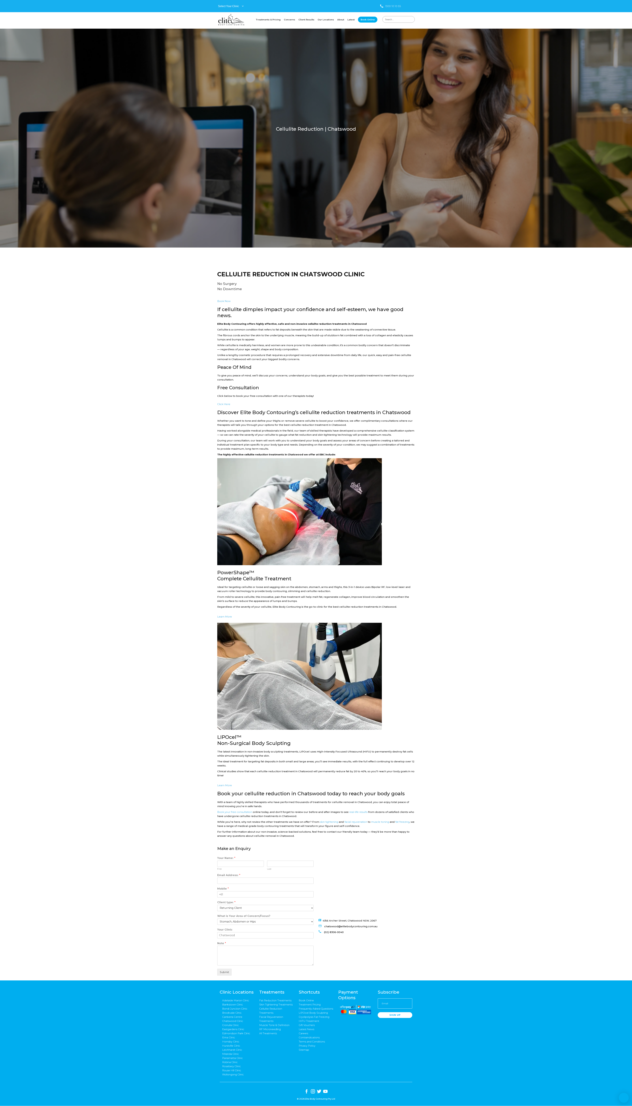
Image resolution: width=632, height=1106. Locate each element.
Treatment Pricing (310, 1004)
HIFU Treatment (309, 1021)
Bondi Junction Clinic (234, 1008)
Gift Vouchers (307, 1025)
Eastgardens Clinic (233, 1029)
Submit (224, 972)
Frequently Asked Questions (316, 1008)
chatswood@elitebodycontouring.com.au (351, 926)
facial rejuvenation (355, 821)
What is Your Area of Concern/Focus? (243, 916)
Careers (303, 1033)
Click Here (223, 404)
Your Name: (226, 858)
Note (221, 943)
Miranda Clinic (230, 1053)
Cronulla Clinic (230, 1025)
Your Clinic (224, 929)
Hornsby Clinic (230, 1041)
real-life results (358, 812)
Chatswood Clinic (232, 1021)
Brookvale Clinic (232, 1012)
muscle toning (380, 821)
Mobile (223, 888)
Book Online (306, 1000)
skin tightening (329, 821)
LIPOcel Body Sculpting (313, 1012)
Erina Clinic (228, 1037)
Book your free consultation (234, 812)
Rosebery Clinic (231, 1066)
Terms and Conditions (312, 1041)
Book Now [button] (224, 301)
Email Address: (228, 875)
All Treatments (268, 1033)
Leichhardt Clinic (232, 1049)
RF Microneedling (270, 1029)
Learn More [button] (224, 616)
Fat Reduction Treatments (275, 1000)
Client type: (226, 902)
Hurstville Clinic (231, 1045)
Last (269, 869)
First (219, 869)
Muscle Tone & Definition (274, 1025)
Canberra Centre (232, 1016)
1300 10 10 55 (393, 6)
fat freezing (402, 821)
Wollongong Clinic (233, 1074)
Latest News (306, 1029)
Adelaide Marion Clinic (235, 1000)
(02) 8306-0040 (334, 932)
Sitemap (304, 1049)
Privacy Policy (307, 1045)
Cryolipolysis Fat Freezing (314, 1016)
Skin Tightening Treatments (276, 1004)
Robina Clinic (230, 1062)
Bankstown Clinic (232, 1004)
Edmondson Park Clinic (236, 1033)
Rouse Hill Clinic (231, 1070)
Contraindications (309, 1037)
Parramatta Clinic (232, 1058)
